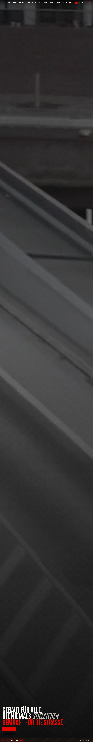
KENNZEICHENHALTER (42, 3)
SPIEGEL (14, 3)
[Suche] (82, 2)
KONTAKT (65, 3)
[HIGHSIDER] (2, 3)
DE (76, 2)
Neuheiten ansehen (23, 729)
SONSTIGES (57, 3)
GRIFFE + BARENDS (32, 3)
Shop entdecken (8, 729)
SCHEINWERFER (22, 3)
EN (79, 2)
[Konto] (86, 2)
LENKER (51, 3)
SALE (70, 3)
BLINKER (8, 3)
